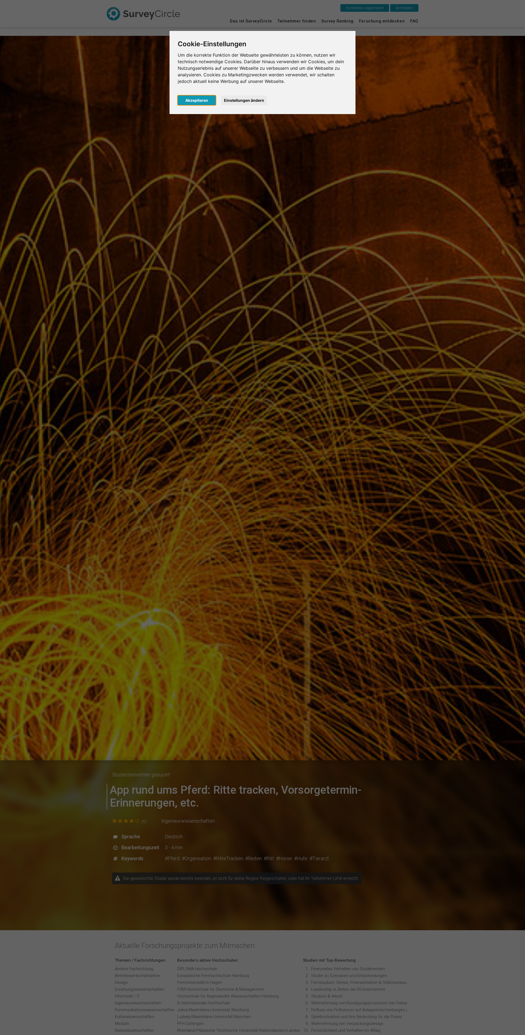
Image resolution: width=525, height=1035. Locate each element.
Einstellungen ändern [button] (244, 100)
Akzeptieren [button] (196, 100)
